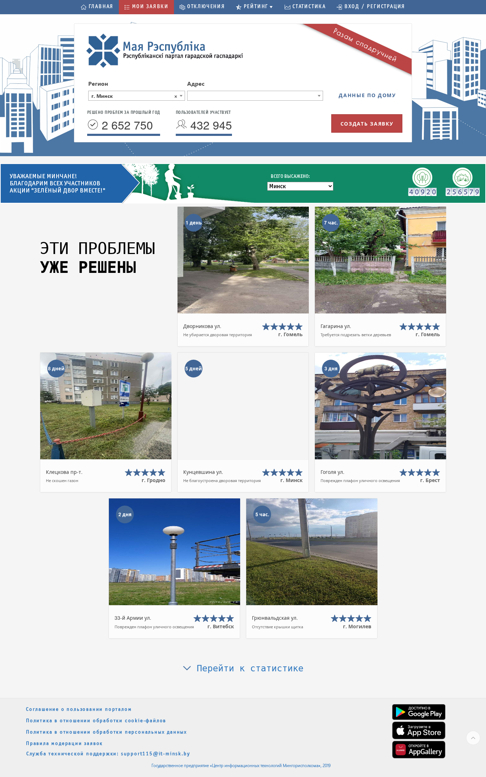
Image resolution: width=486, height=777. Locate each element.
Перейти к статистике (247, 668)
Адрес (196, 83)
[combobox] (136, 96)
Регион (98, 83)
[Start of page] (473, 738)
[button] (97, 7)
